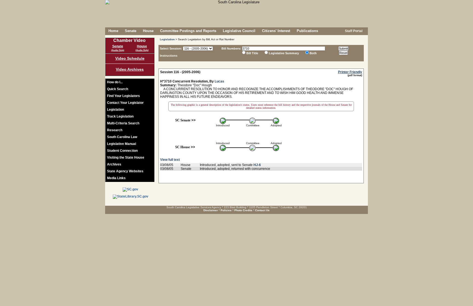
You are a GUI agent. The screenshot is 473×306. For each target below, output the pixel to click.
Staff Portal (353, 31)
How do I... (115, 82)
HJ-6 (257, 165)
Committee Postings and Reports (188, 31)
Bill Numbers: (231, 48)
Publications (307, 31)
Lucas (219, 81)
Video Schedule (130, 58)
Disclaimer (210, 210)
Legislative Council (239, 31)
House (148, 31)
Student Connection (122, 151)
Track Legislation (120, 116)
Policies (226, 210)
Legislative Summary (284, 53)
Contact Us (262, 210)
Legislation (115, 109)
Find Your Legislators (123, 96)
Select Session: (171, 48)
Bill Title (252, 53)
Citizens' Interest (276, 31)
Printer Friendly (350, 72)
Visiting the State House (125, 157)
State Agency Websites (125, 171)
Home (113, 31)
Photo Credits (243, 210)
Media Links (116, 178)
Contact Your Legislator (125, 103)
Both (313, 53)
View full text (170, 160)
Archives (114, 164)
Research (114, 130)
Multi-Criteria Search (123, 123)
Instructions (168, 55)
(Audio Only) (117, 50)
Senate (130, 31)
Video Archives (130, 69)
